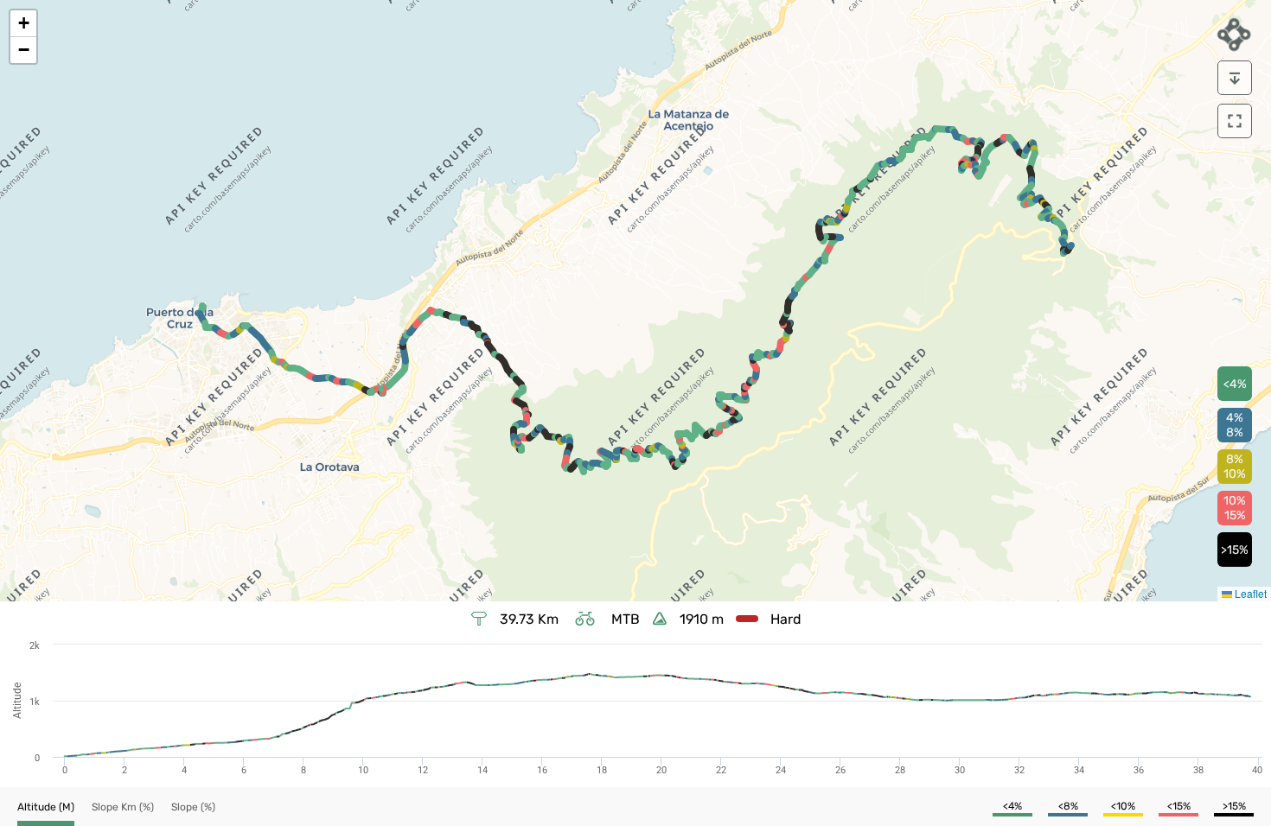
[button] (23, 23)
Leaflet (1249, 593)
